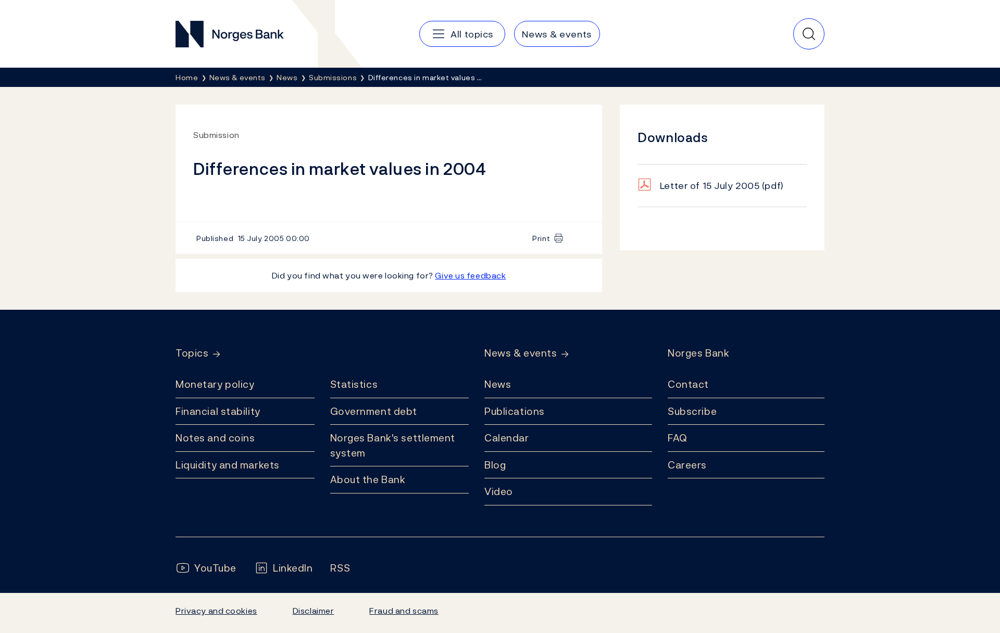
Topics (192, 353)
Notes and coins (215, 438)
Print (541, 238)
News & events (520, 353)
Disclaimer (313, 610)
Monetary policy (215, 384)
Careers (687, 465)
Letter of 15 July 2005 (722, 186)
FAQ (678, 438)
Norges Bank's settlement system (393, 445)
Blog (495, 465)
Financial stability (218, 411)
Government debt (373, 411)
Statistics (354, 384)
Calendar (506, 438)
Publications (514, 411)
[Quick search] (808, 33)
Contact (688, 384)
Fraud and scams (403, 610)
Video (498, 491)
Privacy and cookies (216, 610)
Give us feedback (470, 275)
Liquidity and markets (228, 465)
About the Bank (368, 479)
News (497, 384)
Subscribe (692, 411)
